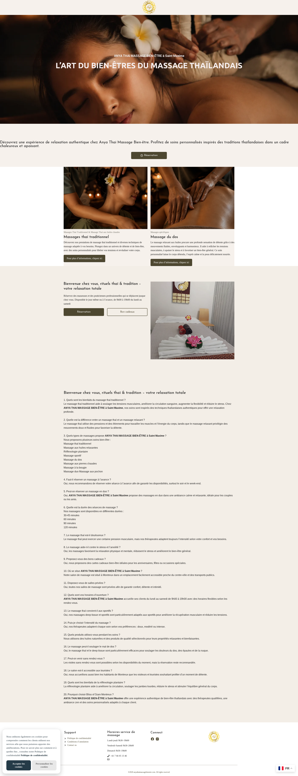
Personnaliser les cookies (44, 765)
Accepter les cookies (18, 765)
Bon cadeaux (127, 312)
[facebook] (152, 739)
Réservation (83, 312)
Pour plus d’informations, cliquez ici (84, 258)
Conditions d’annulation (77, 742)
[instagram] (157, 739)
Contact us (72, 745)
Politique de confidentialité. (34, 755)
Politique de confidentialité (79, 738)
